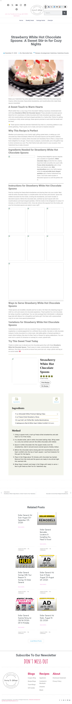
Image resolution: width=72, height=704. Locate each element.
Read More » (21, 527)
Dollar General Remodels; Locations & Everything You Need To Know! (45, 534)
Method (56, 402)
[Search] (64, 13)
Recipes (37, 53)
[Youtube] (16, 5)
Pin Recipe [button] (44, 386)
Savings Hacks (40, 20)
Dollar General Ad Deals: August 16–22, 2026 (47, 617)
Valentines (53, 53)
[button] (57, 414)
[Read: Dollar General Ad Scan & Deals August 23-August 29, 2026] (47, 561)
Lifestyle (50, 20)
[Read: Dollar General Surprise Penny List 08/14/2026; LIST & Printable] (25, 604)
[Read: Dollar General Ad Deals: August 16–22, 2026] (47, 604)
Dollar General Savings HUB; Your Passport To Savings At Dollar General (25, 577)
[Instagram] (21, 5)
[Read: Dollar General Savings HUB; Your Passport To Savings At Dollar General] (25, 561)
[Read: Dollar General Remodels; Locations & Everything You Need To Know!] (47, 518)
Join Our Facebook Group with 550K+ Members (16, 15)
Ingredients (16, 402)
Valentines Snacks (63, 53)
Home (21, 20)
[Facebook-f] (59, 700)
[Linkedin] (25, 5)
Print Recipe (45, 382)
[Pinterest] (16, 9)
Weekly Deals (30, 20)
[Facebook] (8, 5)
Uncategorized (45, 53)
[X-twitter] (12, 5)
